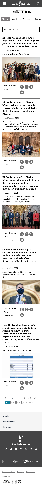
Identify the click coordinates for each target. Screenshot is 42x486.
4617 (19, 402)
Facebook (21, 449)
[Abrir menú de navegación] (4, 3)
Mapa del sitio (30, 472)
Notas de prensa (10, 86)
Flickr (30, 449)
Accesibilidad (6, 476)
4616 (13, 402)
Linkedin (35, 449)
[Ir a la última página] (21, 406)
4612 (23, 398)
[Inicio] (21, 439)
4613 (29, 398)
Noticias (5, 19)
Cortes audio (8, 240)
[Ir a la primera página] (7, 398)
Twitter (25, 449)
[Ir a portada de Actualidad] (21, 12)
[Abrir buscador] (37, 3)
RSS (21, 453)
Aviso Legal (20, 472)
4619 (31, 402)
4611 (17, 398)
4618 (25, 402)
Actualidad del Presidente (22, 19)
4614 (35, 398)
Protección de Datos (8, 472)
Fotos (6, 89)
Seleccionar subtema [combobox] (12, 29)
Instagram (6, 449)
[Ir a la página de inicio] (21, 3)
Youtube (16, 449)
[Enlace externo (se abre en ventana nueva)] (15, 482)
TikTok (11, 449)
